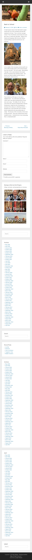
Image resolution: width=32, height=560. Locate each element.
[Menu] (3, 2)
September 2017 (9, 302)
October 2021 (8, 277)
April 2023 (7, 264)
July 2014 (7, 325)
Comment (5, 140)
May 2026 (7, 244)
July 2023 (7, 261)
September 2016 (9, 310)
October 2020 (8, 279)
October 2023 (8, 259)
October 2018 (8, 295)
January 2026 (8, 248)
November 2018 (9, 294)
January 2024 (8, 257)
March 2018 (8, 297)
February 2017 (8, 307)
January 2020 (8, 284)
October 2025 (8, 249)
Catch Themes (19, 557)
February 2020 (8, 282)
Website (5, 169)
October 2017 (8, 300)
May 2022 (7, 269)
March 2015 (8, 320)
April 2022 (7, 271)
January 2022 (8, 274)
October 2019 (8, 287)
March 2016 (8, 312)
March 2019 (8, 290)
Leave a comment (23, 27)
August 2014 (8, 323)
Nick (16, 27)
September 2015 (9, 317)
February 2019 (8, 292)
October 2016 (8, 308)
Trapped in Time (9, 352)
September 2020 (9, 280)
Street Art (7, 348)
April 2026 (7, 246)
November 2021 (9, 275)
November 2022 (9, 266)
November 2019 (9, 285)
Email (4, 163)
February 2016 (8, 313)
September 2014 (9, 322)
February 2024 (8, 256)
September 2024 (9, 254)
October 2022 (8, 267)
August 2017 (8, 303)
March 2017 (8, 305)
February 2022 (8, 272)
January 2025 (8, 251)
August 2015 (8, 318)
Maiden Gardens (9, 353)
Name (5, 158)
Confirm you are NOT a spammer (12, 177)
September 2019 (9, 289)
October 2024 (8, 252)
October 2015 (8, 315)
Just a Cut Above (9, 350)
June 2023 (7, 262)
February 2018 (8, 299)
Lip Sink (7, 347)
